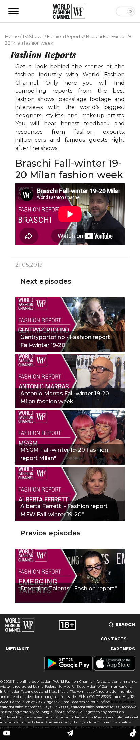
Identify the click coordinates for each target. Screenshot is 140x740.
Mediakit (17, 648)
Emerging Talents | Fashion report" (68, 588)
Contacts (114, 638)
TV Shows (32, 36)
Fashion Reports (65, 36)
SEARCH (124, 624)
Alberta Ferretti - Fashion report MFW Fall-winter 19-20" (64, 510)
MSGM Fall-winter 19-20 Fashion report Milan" (64, 454)
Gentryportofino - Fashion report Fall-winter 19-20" (65, 341)
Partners (123, 648)
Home (12, 36)
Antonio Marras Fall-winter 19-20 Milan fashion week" (64, 397)
